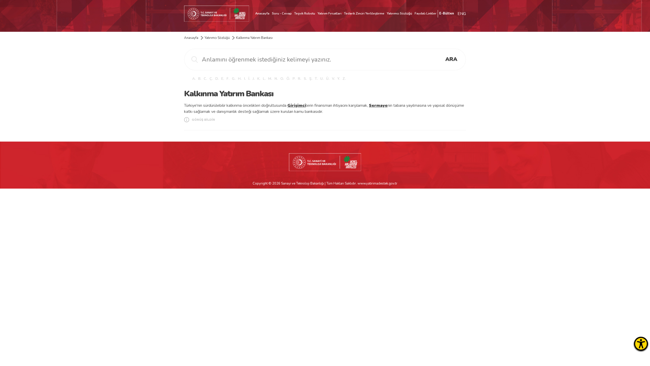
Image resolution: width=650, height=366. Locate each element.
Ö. (288, 78)
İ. (249, 78)
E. (222, 78)
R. (299, 78)
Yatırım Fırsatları (330, 13)
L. (264, 78)
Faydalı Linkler (425, 13)
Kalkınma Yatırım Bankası (254, 38)
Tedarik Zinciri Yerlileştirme (364, 13)
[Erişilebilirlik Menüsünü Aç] (641, 344)
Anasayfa (262, 13)
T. (316, 78)
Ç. (211, 78)
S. (305, 78)
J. (254, 78)
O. (282, 78)
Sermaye (378, 105)
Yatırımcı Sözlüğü (399, 13)
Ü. (327, 78)
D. (217, 78)
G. (233, 78)
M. (270, 78)
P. (293, 78)
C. (205, 78)
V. (333, 78)
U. (321, 78)
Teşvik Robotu (304, 13)
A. (194, 78)
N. (276, 78)
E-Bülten (446, 13)
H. (239, 78)
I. (245, 78)
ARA (451, 59)
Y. (338, 78)
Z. (344, 78)
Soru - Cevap (282, 13)
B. (199, 78)
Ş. (310, 78)
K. (258, 78)
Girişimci (296, 105)
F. (227, 78)
